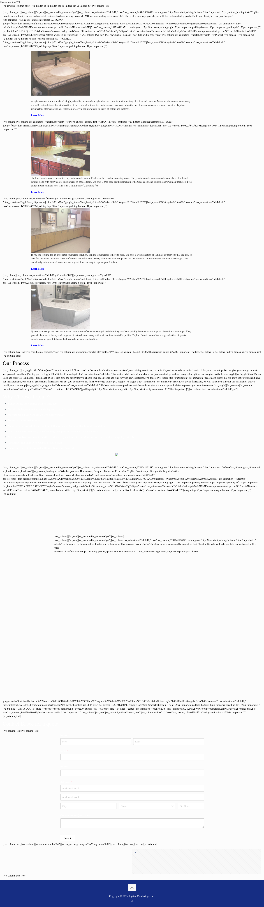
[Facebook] (132, 901)
